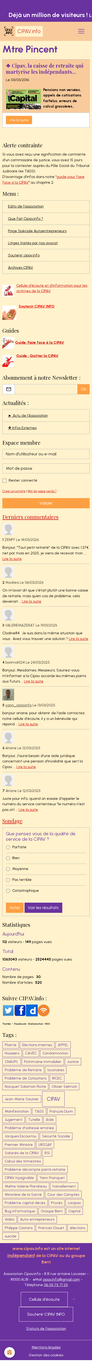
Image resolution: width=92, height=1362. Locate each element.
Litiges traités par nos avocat (33, 243)
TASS (39, 1111)
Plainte (11, 1045)
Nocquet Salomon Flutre (25, 1086)
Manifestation (17, 1111)
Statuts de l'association (46, 1328)
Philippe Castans (19, 1228)
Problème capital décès (25, 1203)
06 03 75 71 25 (56, 1285)
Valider (46, 503)
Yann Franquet (52, 1177)
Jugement (13, 1119)
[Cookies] (9, 1352)
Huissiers (12, 1053)
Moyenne (20, 868)
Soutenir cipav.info (24, 255)
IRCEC (57, 1078)
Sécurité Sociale (56, 1136)
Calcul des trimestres (23, 1161)
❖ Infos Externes (22, 428)
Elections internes (37, 1045)
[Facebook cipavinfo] (20, 1010)
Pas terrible (22, 879)
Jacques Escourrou (20, 1136)
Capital (74, 1211)
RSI (47, 1153)
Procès (56, 1203)
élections (77, 1228)
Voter (14, 907)
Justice (73, 1061)
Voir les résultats (43, 907)
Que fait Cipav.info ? (25, 218)
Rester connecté (23, 480)
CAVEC (31, 1053)
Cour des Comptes (63, 1194)
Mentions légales (46, 1347)
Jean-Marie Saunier (22, 1099)
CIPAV (53, 1099)
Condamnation (55, 1053)
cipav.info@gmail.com (61, 1279)
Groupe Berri (52, 1211)
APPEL (63, 1045)
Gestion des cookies (46, 1355)
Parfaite (19, 847)
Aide (50, 1119)
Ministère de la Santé (23, 1194)
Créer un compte (13, 491)
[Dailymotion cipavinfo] (32, 1010)
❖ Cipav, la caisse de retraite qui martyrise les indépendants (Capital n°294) (45, 69)
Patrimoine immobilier (43, 1061)
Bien (16, 858)
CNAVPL (11, 1061)
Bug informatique (20, 1211)
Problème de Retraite (23, 1070)
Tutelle (34, 1119)
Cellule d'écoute (44, 1299)
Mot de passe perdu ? (42, 491)
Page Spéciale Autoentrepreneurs (37, 231)
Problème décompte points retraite (35, 1169)
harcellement (64, 1186)
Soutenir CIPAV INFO (46, 1314)
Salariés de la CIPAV (22, 1153)
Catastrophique (25, 890)
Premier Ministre (19, 1144)
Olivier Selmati (64, 1086)
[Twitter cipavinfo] (8, 1010)
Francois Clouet (51, 1228)
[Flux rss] (44, 1010)
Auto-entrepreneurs (37, 1219)
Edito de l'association (26, 206)
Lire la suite (19, 120)
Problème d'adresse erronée (29, 1128)
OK (83, 389)
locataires (55, 1070)
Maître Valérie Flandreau (26, 1186)
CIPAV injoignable (19, 1177)
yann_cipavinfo (18, 705)
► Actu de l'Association (28, 415)
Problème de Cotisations (25, 1078)
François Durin (61, 1111)
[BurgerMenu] (81, 31)
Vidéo (9, 1219)
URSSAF (45, 1144)
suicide (11, 1236)
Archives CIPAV (20, 267)
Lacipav (74, 1203)
